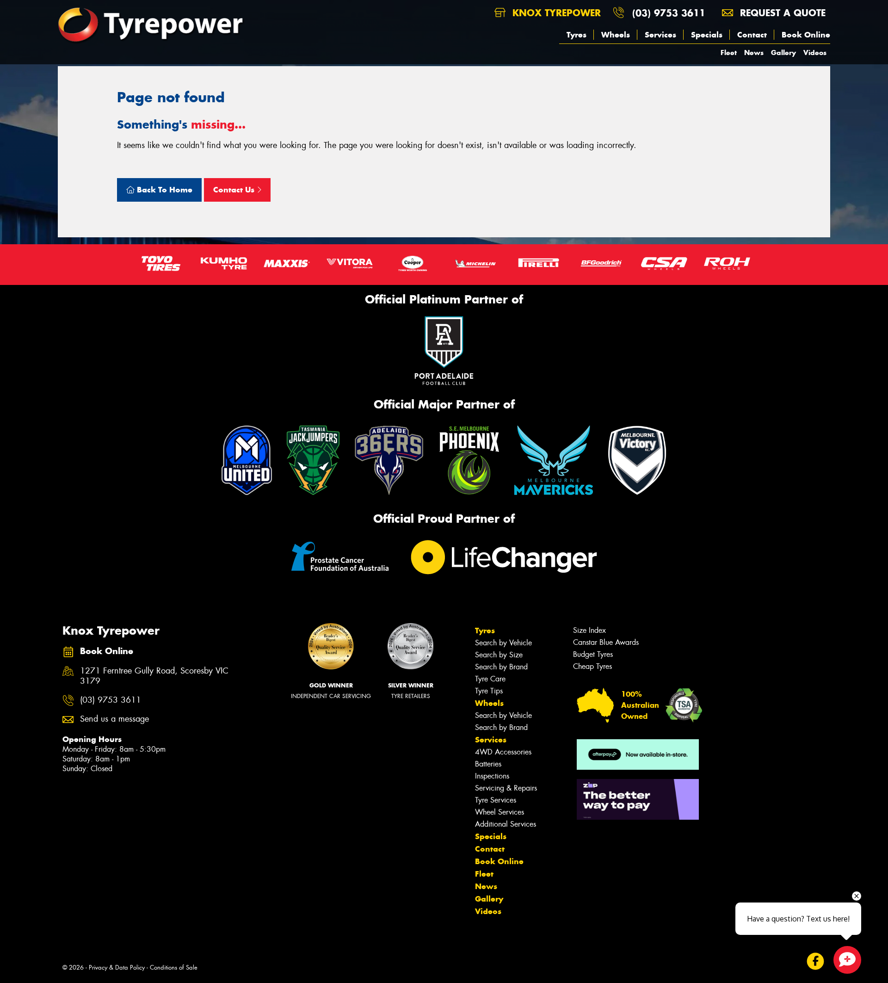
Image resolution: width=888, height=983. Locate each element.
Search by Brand (501, 667)
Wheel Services (499, 812)
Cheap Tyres (592, 666)
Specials (706, 35)
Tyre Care (490, 679)
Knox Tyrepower (555, 13)
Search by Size (499, 655)
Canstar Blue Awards (606, 642)
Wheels (615, 35)
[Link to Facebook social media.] (815, 961)
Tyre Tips (489, 691)
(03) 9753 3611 (668, 13)
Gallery (783, 52)
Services (660, 35)
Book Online (806, 35)
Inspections (492, 776)
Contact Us (235, 190)
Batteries (488, 764)
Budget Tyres (593, 654)
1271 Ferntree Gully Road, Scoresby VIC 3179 (154, 676)
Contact (752, 35)
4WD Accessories (503, 752)
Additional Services (505, 824)
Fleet (729, 52)
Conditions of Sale (173, 967)
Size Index (589, 630)
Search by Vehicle (503, 643)
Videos (814, 52)
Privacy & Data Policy (117, 967)
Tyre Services (495, 800)
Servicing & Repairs (506, 788)
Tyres (576, 35)
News (754, 52)
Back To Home (163, 190)
